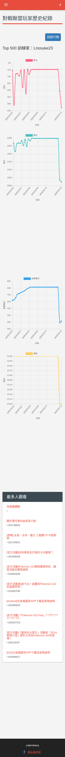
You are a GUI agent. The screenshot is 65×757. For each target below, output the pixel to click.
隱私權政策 (34, 752)
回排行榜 (53, 37)
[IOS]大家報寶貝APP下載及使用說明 (28, 652)
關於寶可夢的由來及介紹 (21, 521)
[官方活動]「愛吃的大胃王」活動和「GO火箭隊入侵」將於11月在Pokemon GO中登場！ (32, 635)
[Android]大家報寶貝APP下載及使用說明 (31, 601)
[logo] (29, 4)
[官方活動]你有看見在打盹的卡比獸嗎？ (30, 552)
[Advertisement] (32, 234)
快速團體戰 (13, 506)
